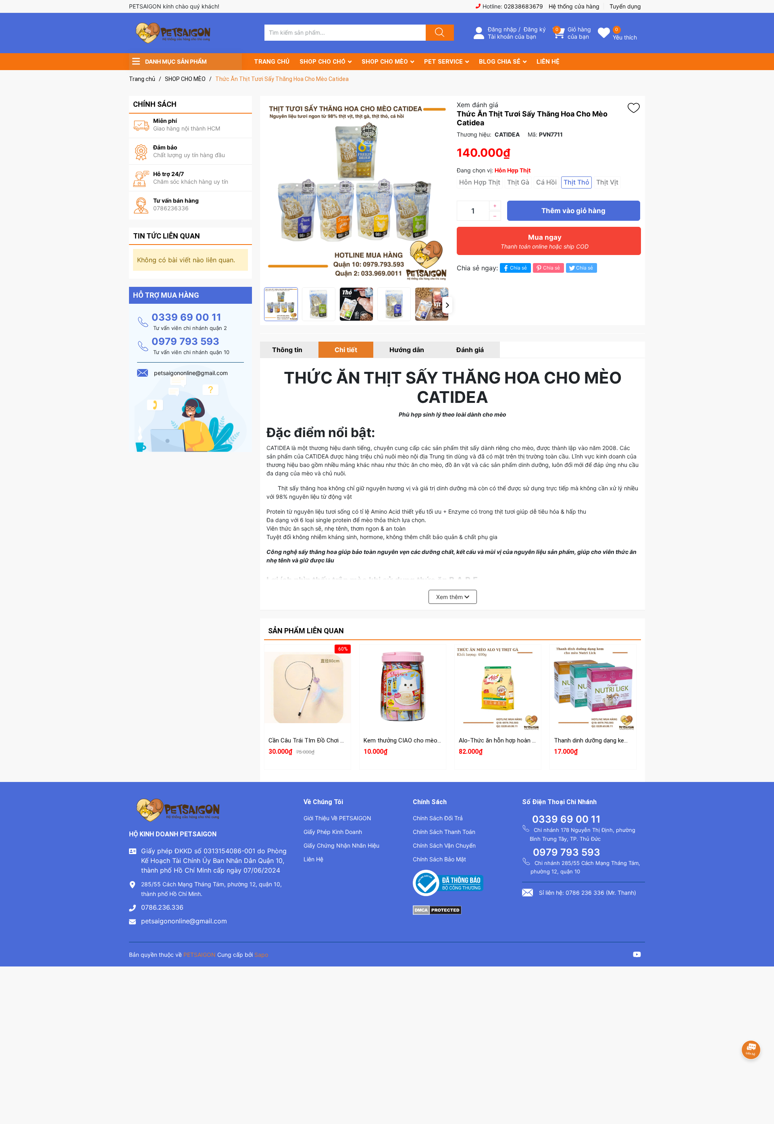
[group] (356, 191)
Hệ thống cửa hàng (574, 6)
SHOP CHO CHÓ (322, 61)
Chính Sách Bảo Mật (439, 859)
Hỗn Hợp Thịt (479, 182)
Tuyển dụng (625, 6)
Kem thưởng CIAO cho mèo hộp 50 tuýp (417, 740)
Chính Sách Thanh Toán (444, 831)
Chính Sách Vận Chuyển (444, 845)
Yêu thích (625, 37)
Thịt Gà (518, 182)
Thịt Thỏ (576, 182)
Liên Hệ (313, 859)
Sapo (261, 954)
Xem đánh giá (477, 105)
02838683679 (523, 6)
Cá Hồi (546, 182)
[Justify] (438, 33)
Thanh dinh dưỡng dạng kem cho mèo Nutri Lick (617, 740)
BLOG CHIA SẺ (499, 61)
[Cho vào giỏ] (308, 661)
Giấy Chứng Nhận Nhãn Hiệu (341, 845)
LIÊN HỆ (548, 61)
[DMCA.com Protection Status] (437, 909)
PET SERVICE (443, 61)
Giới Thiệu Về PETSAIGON (337, 818)
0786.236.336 (162, 907)
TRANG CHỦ (271, 61)
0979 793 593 (185, 341)
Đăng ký (535, 29)
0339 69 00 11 (186, 317)
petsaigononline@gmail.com (184, 921)
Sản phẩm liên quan (306, 630)
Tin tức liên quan (166, 236)
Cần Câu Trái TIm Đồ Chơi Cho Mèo (316, 740)
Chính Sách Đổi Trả (438, 818)
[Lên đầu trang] (761, 1090)
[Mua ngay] (308, 699)
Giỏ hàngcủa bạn (579, 33)
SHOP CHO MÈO (385, 61)
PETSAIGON (199, 954)
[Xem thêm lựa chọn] (403, 680)
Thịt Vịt (607, 182)
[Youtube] (637, 955)
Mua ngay (545, 241)
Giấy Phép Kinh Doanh (333, 831)
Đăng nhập (502, 29)
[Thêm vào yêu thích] (636, 108)
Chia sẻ (518, 268)
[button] (447, 305)
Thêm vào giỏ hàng (573, 211)
